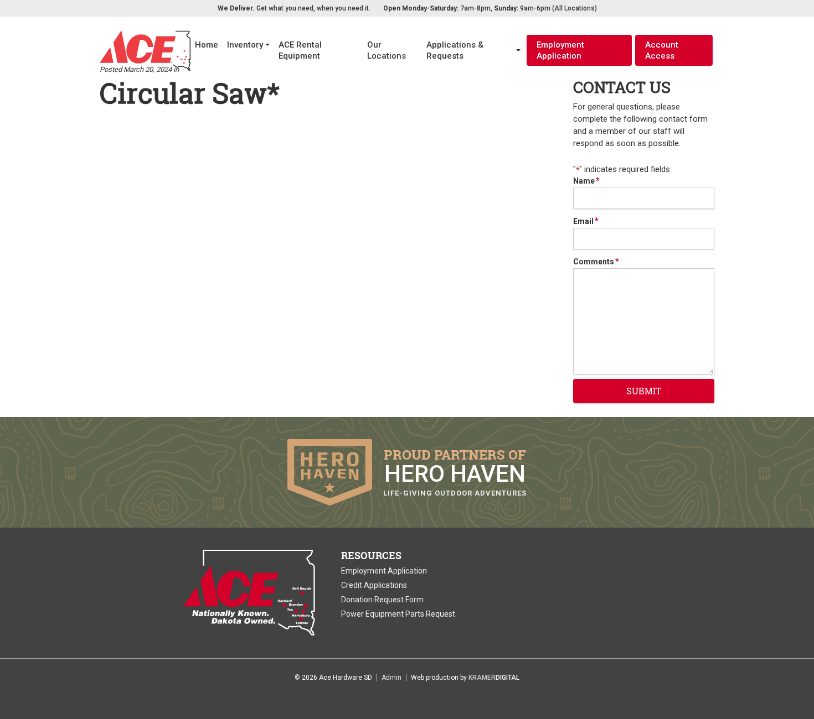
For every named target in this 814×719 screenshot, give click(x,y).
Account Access (661, 50)
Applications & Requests (454, 50)
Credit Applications (374, 585)
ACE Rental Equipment (300, 50)
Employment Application (560, 50)
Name (586, 181)
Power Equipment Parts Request (398, 613)
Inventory (245, 45)
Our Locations (386, 50)
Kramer (493, 677)
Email (586, 221)
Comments (596, 262)
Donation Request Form (382, 599)
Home (206, 45)
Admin (391, 677)
